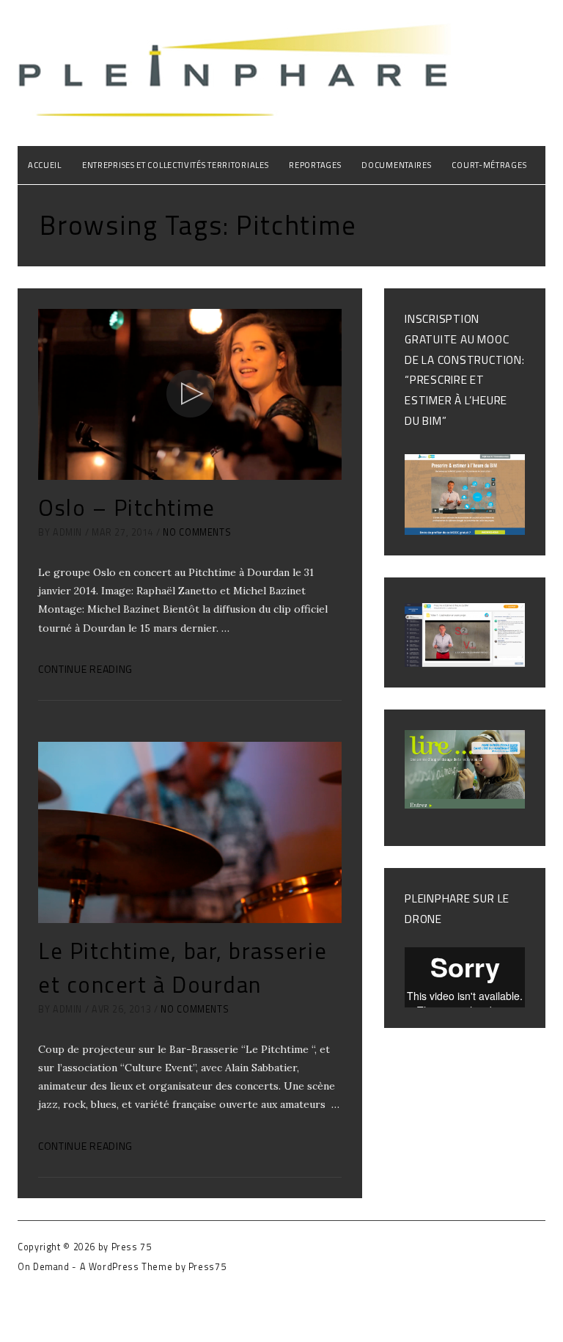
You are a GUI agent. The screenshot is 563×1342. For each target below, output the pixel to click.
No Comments (197, 532)
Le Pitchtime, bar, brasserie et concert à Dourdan (182, 967)
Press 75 (131, 1247)
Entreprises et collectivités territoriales (175, 164)
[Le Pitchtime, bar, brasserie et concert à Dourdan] (190, 832)
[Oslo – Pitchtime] (190, 394)
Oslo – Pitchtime (127, 507)
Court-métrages (489, 164)
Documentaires (396, 164)
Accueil (45, 164)
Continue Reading (85, 669)
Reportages (315, 164)
